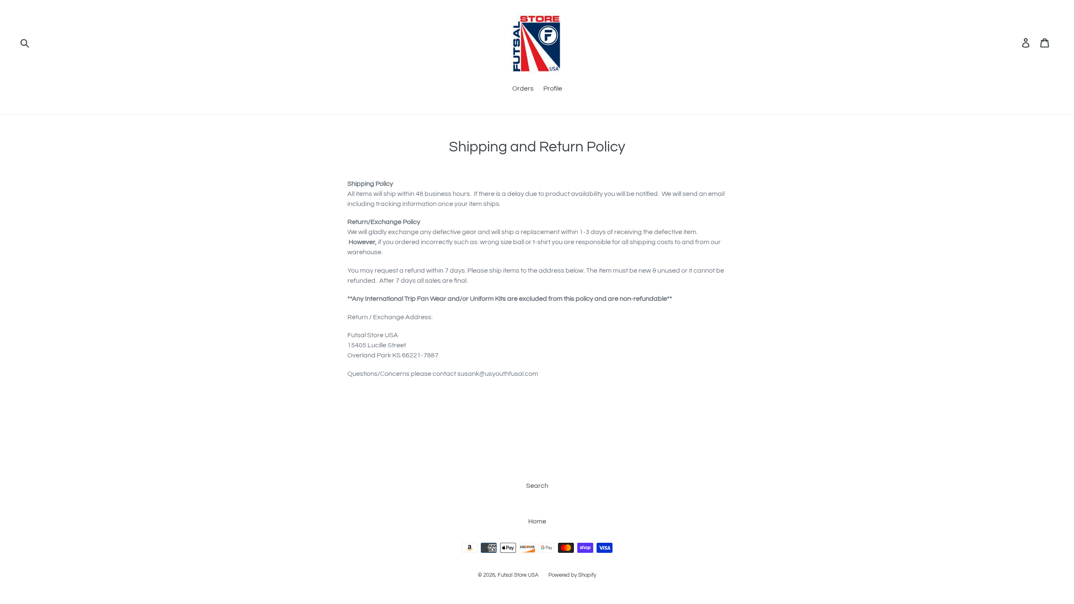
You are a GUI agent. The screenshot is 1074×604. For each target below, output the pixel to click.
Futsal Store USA (519, 575)
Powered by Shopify (572, 575)
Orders (523, 88)
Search (537, 485)
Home (537, 521)
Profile (552, 88)
